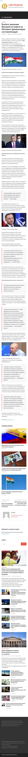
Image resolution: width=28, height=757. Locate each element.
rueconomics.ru (10, 419)
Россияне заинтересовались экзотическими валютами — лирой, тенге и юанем (18, 697)
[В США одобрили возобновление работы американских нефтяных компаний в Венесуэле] (6, 675)
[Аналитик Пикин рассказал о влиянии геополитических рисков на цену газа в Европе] (6, 620)
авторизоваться (5, 533)
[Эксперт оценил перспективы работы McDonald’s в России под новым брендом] (3, 705)
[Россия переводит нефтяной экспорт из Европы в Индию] (14, 490)
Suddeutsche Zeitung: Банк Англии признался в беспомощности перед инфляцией (14, 469)
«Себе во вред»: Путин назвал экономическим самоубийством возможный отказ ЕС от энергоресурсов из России (18, 592)
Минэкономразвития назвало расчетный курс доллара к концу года (18, 681)
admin (9, 34)
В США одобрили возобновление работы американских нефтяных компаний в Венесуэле (17, 673)
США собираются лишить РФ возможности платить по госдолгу (10, 652)
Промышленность (6, 648)
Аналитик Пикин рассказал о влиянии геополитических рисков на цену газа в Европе (18, 617)
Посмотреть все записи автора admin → (17, 516)
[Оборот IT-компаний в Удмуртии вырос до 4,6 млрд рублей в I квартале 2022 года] (6, 613)
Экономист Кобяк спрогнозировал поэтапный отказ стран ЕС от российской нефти (18, 625)
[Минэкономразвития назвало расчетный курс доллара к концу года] (6, 684)
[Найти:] (14, 543)
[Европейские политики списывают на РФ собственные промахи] (14, 443)
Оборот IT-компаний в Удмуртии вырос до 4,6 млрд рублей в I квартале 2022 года (18, 610)
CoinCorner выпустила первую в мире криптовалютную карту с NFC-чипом (18, 689)
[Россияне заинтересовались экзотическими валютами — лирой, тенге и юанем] (6, 700)
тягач (1, 0)
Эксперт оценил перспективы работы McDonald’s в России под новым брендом (15, 705)
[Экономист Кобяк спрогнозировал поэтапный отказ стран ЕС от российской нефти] (6, 628)
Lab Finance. (15, 4)
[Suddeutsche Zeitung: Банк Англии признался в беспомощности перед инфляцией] (14, 467)
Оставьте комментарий (16, 34)
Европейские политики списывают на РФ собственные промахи (13, 446)
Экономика (4, 567)
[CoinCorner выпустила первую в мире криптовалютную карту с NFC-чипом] (6, 691)
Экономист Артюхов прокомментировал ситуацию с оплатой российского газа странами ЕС (18, 602)
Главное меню (7, 17)
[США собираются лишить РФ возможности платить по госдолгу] (14, 647)
